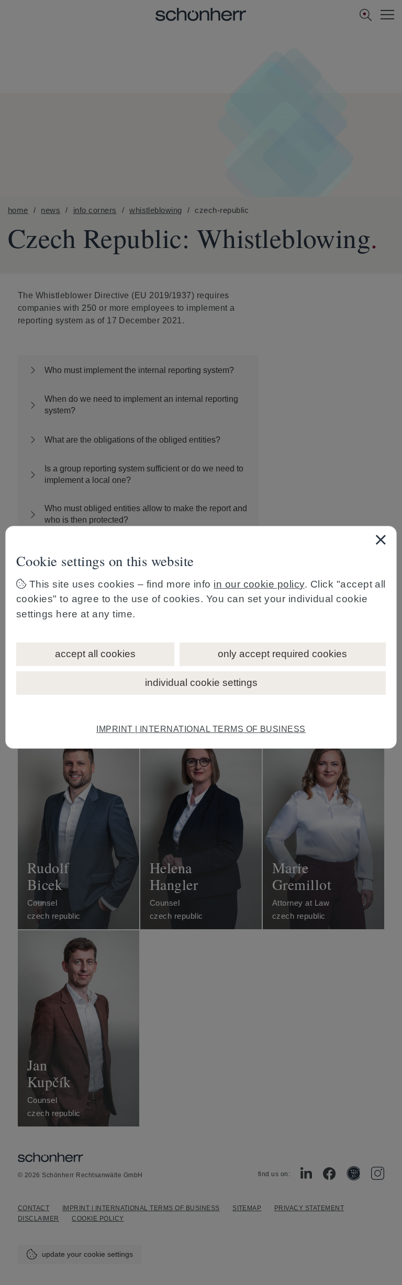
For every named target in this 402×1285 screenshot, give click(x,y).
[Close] (380, 539)
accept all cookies (95, 653)
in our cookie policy (259, 584)
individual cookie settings (201, 682)
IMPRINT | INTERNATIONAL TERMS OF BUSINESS (201, 729)
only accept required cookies (282, 653)
